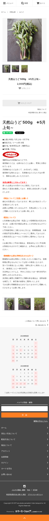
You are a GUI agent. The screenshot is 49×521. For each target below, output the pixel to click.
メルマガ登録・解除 (18, 490)
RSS (28, 490)
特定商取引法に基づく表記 (37, 112)
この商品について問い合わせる (35, 321)
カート (42, 3)
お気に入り (25, 88)
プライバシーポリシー (35, 494)
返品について (41, 109)
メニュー (9, 3)
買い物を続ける (40, 325)
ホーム (3, 12)
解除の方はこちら (41, 421)
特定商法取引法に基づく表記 (16, 494)
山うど (21, 12)
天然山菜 (13, 12)
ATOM (35, 490)
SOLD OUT (26, 103)
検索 (26, 3)
